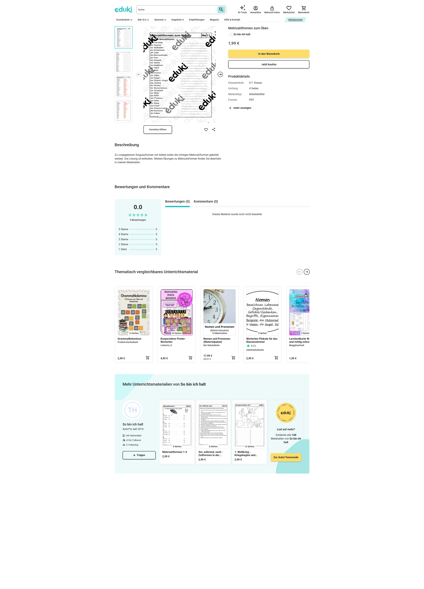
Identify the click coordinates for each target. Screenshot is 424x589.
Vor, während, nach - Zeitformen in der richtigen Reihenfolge (211, 453)
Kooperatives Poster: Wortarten (173, 340)
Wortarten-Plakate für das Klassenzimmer (261, 340)
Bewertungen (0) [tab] (177, 201)
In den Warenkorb (269, 53)
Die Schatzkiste (211, 345)
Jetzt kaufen (268, 64)
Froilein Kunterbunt (128, 342)
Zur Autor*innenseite (285, 457)
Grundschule (123, 19)
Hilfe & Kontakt (232, 19)
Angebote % (177, 19)
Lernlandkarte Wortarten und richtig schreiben (304, 340)
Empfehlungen (197, 19)
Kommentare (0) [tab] (206, 201)
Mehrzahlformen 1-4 (174, 452)
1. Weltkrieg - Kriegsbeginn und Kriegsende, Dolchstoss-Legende (249, 453)
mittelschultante (255, 350)
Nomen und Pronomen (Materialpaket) (216, 340)
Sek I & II (142, 19)
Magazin (214, 19)
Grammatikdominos (129, 338)
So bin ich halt (242, 34)
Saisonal (158, 19)
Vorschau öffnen (157, 129)
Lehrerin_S (166, 345)
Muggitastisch (296, 345)
